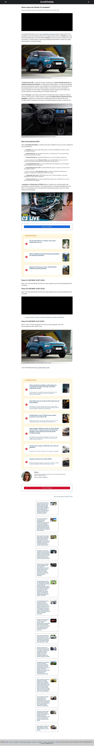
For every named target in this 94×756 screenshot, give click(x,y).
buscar (86, 0)
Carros (33, 10)
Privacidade (67, 496)
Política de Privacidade (25, 742)
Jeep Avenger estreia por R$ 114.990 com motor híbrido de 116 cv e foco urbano (43, 727)
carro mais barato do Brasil (46, 34)
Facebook (39, 742)
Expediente (16, 742)
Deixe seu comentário (47, 226)
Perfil (35, 477)
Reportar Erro (61, 496)
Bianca (28, 10)
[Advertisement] (47, 22)
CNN (48, 367)
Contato (40, 477)
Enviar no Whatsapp (47, 488)
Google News (51, 742)
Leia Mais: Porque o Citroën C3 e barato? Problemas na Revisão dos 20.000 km (44, 317)
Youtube (57, 742)
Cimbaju (7, 742)
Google (45, 742)
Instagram (45, 477)
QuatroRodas (41, 367)
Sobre (58, 496)
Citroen (36, 367)
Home (55, 496)
